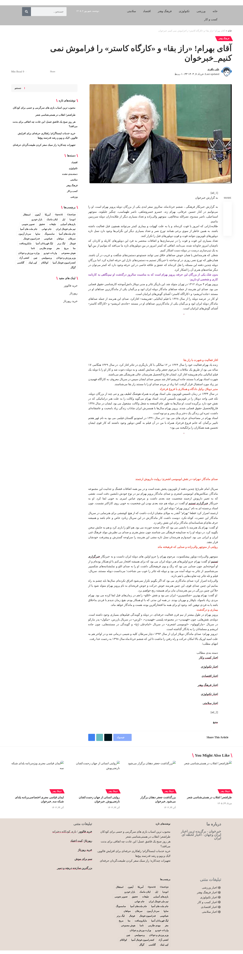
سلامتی (74, 179)
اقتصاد (74, 162)
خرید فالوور (71, 285)
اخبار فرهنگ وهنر (208, 684)
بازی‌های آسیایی (68, 224)
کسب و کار (72, 191)
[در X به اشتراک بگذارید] (40, 72)
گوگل (73, 267)
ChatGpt (71, 214)
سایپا (37, 233)
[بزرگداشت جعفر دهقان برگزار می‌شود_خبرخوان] (149, 776)
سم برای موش (83, 858)
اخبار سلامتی (210, 703)
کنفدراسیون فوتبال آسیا (64, 262)
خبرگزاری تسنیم (198, 503)
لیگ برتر (61, 243)
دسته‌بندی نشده (70, 174)
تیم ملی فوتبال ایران (66, 229)
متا (74, 248)
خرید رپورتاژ (70, 301)
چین (35, 257)
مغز (58, 248)
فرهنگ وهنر (224, 38)
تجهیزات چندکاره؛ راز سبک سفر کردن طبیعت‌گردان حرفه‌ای (44, 145)
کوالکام (44, 262)
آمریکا (48, 214)
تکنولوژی (73, 168)
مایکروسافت (25, 243)
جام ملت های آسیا (28, 229)
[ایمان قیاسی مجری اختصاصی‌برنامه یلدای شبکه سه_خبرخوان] (37, 776)
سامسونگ (49, 233)
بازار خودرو (37, 219)
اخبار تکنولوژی (209, 666)
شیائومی (48, 238)
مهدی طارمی (45, 248)
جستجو (18, 88)
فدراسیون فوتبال (31, 238)
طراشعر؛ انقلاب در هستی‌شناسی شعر (55, 115)
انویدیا (73, 219)
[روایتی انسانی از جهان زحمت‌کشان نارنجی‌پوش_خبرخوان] (93, 776)
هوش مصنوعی (68, 253)
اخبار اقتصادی (210, 675)
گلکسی (20, 262)
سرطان (72, 238)
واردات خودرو (50, 253)
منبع (215, 722)
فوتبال (73, 243)
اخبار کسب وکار (208, 657)
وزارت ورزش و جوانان (28, 253)
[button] (35, 72)
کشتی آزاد (24, 257)
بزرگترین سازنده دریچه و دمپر (74, 867)
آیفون (38, 214)
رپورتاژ (74, 293)
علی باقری (213, 69)
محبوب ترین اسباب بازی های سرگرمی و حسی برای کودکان (44, 107)
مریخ (66, 248)
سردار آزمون (25, 233)
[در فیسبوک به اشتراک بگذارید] (46, 72)
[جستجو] (26, 11)
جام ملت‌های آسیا (67, 233)
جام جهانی (47, 229)
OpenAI (59, 214)
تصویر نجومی (28, 224)
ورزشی (74, 196)
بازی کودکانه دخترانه (64, 831)
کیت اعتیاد (76, 840)
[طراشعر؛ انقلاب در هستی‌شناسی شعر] (205, 776)
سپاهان (60, 238)
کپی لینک (32, 262)
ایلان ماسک (52, 219)
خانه (230, 30)
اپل (63, 219)
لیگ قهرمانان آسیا (44, 243)
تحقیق (42, 224)
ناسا (33, 248)
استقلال (27, 214)
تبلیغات (52, 224)
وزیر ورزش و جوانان (66, 257)
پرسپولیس (47, 257)
